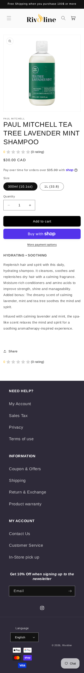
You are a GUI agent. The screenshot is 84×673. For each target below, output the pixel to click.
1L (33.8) (51, 186)
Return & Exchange (27, 492)
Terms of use (21, 439)
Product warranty (25, 504)
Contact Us (19, 533)
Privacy (16, 427)
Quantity (9, 196)
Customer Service (26, 545)
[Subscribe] (70, 591)
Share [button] (13, 351)
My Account (20, 404)
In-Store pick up (24, 557)
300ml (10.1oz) (20, 186)
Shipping (17, 480)
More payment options (42, 244)
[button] (9, 18)
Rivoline (67, 645)
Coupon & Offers (25, 469)
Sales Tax (18, 415)
